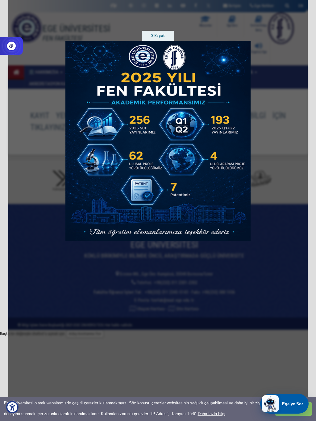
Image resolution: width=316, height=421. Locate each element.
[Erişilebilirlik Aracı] (12, 407)
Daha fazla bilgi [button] (211, 413)
